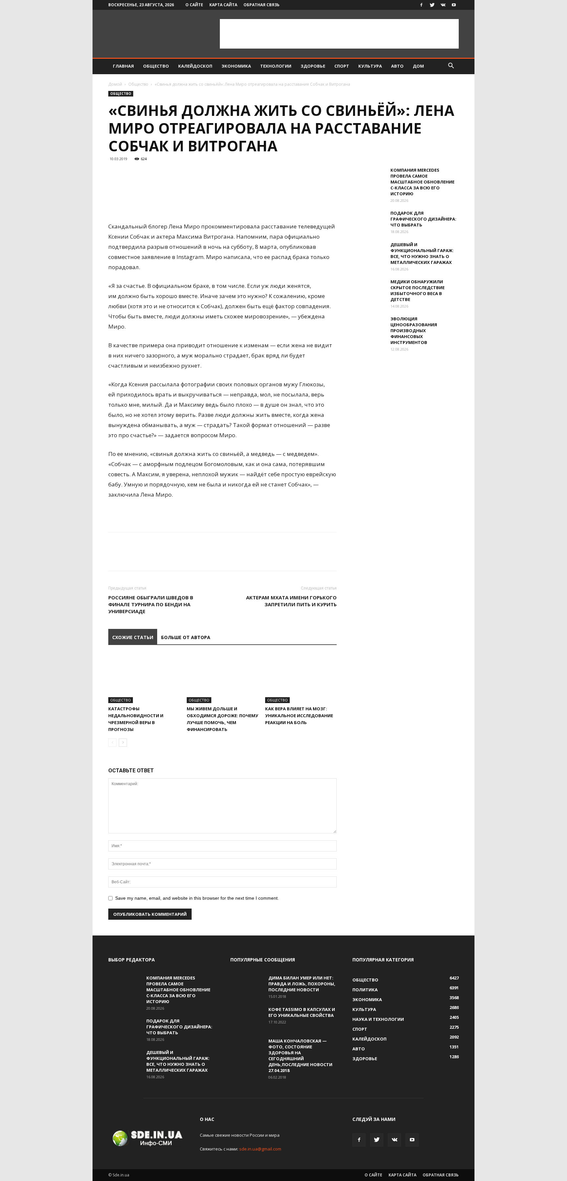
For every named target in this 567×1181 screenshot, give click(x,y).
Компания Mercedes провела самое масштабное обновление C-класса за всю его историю (422, 182)
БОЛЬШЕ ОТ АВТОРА (185, 637)
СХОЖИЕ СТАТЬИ (132, 637)
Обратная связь (261, 5)
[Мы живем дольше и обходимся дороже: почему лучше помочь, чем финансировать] (222, 678)
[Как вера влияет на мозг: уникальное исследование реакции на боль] (301, 678)
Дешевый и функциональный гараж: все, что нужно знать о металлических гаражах (422, 253)
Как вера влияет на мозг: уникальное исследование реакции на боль (299, 715)
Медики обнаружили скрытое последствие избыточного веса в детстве (417, 290)
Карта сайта (223, 5)
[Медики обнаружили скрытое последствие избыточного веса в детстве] (368, 290)
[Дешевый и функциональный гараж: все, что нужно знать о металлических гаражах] (368, 253)
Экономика (236, 66)
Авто (397, 66)
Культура (370, 66)
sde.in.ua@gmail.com (260, 1149)
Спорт (341, 66)
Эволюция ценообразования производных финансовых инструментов (413, 330)
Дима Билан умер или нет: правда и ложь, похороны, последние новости (301, 984)
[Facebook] (421, 5)
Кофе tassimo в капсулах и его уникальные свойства (301, 1012)
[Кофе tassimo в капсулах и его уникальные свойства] (246, 1017)
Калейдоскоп (195, 66)
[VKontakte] (443, 5)
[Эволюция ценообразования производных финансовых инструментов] (368, 327)
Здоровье (313, 66)
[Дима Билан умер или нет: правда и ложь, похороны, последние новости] (246, 986)
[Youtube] (454, 5)
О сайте (194, 5)
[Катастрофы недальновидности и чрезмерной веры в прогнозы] (144, 678)
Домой (115, 84)
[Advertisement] (339, 34)
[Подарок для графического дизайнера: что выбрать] (368, 221)
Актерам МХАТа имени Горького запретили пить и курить (291, 601)
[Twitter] (432, 5)
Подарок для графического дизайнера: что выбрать (423, 219)
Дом (418, 66)
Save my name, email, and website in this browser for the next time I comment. (197, 898)
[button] (451, 66)
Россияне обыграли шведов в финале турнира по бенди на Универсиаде (150, 604)
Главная (123, 66)
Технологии (275, 66)
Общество (156, 66)
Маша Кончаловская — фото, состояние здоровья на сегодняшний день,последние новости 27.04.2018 (300, 1055)
